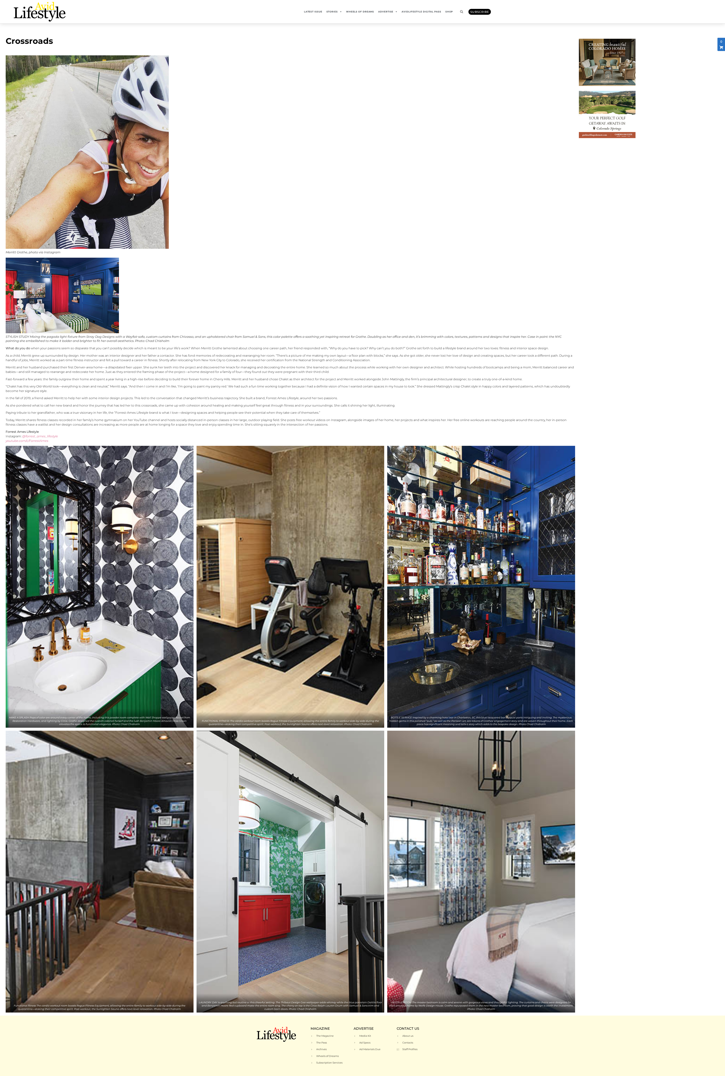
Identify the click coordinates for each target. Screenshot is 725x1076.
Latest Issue (313, 11)
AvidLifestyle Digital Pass (421, 11)
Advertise (385, 11)
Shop (449, 11)
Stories (332, 11)
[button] (461, 12)
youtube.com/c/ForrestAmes (27, 441)
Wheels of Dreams (360, 11)
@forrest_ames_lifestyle (40, 436)
